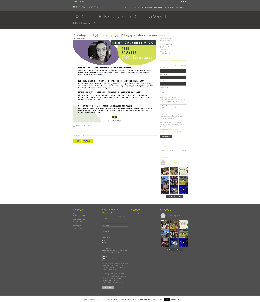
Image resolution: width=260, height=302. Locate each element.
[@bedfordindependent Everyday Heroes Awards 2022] (183, 189)
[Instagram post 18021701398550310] (183, 180)
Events (170, 7)
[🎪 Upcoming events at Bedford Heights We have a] (165, 171)
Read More (175, 299)
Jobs (176, 7)
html (163, 90)
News (89, 126)
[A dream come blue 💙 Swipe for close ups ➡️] (165, 180)
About (127, 7)
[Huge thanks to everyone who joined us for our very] (174, 180)
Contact (183, 7)
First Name (164, 74)
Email (165, 106)
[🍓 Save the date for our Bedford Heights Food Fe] (183, 171)
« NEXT (77, 141)
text (163, 92)
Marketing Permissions (168, 97)
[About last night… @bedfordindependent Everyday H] (174, 189)
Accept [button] (167, 299)
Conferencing (146, 7)
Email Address (165, 68)
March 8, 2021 (80, 23)
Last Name (163, 81)
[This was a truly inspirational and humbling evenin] (165, 189)
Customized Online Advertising (172, 108)
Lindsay (78, 126)
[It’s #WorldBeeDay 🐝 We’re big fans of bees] (174, 171)
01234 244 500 (79, 1)
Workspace (135, 7)
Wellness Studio (160, 7)
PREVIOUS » (87, 141)
